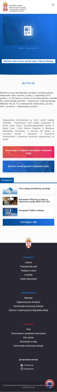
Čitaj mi (30, 83)
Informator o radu (28, 341)
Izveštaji (28, 274)
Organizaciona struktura (28, 302)
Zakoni (28, 262)
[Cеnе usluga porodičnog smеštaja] (28, 188)
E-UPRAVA (28, 324)
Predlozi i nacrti (28, 270)
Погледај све (28, 222)
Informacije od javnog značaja (28, 306)
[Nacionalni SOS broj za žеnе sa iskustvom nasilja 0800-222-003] (28, 200)
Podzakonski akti (28, 266)
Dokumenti (28, 257)
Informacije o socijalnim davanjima (28, 333)
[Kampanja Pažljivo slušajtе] (28, 210)
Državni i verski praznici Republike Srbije (28, 310)
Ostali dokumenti (28, 279)
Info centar (28, 337)
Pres (28, 329)
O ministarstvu (28, 293)
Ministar (28, 298)
